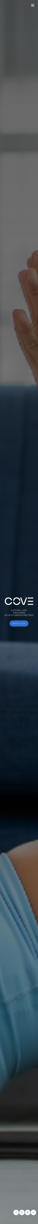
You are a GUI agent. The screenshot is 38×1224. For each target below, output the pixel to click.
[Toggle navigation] (33, 5)
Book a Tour (19, 623)
